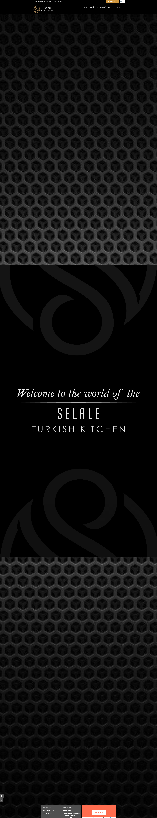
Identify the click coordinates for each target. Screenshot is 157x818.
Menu (92, 7)
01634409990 (58, 1)
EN (121, 1)
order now (99, 812)
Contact (118, 7)
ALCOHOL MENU (101, 7)
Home (86, 7)
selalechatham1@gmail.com (42, 1)
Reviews (110, 7)
